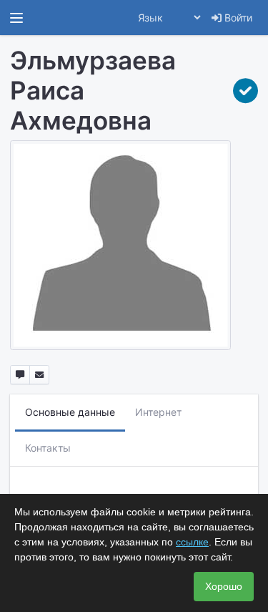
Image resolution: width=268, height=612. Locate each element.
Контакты (48, 448)
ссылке (192, 542)
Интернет (158, 412)
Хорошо (223, 586)
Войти (237, 17)
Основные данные (70, 412)
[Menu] (16, 17)
